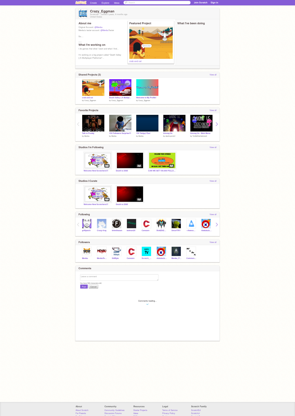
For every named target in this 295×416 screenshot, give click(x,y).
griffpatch (86, 230)
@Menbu (98, 27)
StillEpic (115, 258)
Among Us (167, 133)
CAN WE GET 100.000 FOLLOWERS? (162, 170)
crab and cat (135, 61)
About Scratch (82, 410)
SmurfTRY (176, 230)
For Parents (81, 413)
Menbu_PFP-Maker (176, 258)
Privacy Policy (168, 413)
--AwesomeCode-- (191, 230)
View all (213, 74)
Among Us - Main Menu (200, 133)
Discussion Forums (113, 413)
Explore (105, 2)
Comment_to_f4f (191, 258)
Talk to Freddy (88, 133)
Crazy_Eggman (90, 100)
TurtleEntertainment (200, 136)
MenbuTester (102, 258)
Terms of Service (169, 410)
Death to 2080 (122, 170)
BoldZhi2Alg (162, 230)
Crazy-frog (101, 230)
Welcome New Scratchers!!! (96, 170)
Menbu (86, 136)
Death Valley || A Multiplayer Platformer (120, 97)
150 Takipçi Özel (143, 133)
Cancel (93, 286)
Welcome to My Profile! (146, 97)
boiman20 (131, 230)
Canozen (145, 230)
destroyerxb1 (170, 136)
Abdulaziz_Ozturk (206, 230)
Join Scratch (200, 2)
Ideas (117, 2)
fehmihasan (117, 230)
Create (93, 2)
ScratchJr (195, 413)
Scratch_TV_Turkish (147, 258)
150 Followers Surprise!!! (120, 133)
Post (84, 286)
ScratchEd (196, 410)
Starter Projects (140, 410)
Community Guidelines (114, 410)
